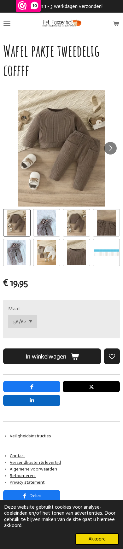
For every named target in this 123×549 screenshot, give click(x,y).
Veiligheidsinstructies (31, 436)
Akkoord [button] (97, 539)
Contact (17, 455)
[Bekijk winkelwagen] (116, 24)
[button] (17, 223)
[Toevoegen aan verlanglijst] (112, 356)
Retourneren (23, 475)
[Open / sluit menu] (7, 24)
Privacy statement (27, 482)
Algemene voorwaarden (33, 469)
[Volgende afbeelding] (110, 148)
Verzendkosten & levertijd (35, 462)
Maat (14, 309)
